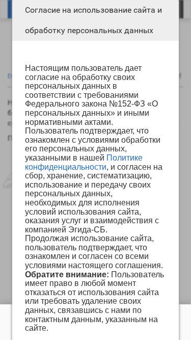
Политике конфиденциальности (84, 162)
